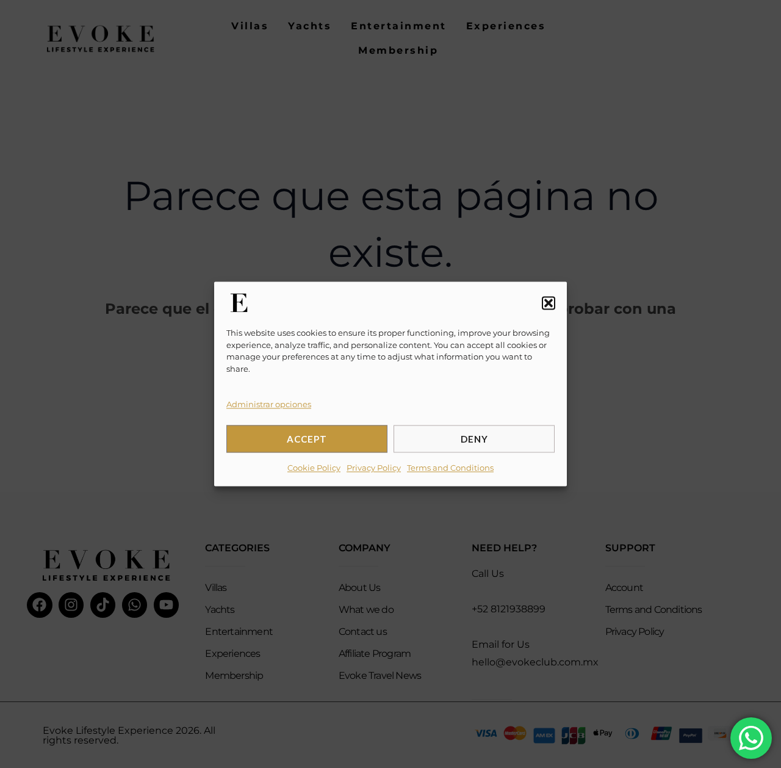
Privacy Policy (374, 468)
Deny (474, 438)
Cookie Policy (313, 468)
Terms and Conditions (450, 468)
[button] (548, 303)
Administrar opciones (268, 404)
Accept (307, 438)
